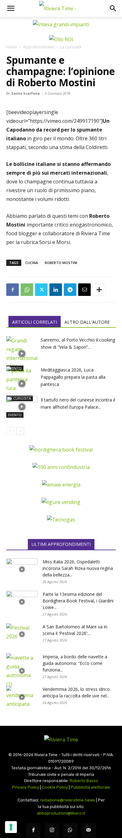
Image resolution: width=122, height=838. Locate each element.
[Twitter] (41, 289)
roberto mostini (61, 262)
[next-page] (20, 431)
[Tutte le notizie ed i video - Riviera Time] (61, 739)
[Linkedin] (55, 289)
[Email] (84, 289)
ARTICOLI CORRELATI (34, 322)
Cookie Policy (55, 787)
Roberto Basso (84, 780)
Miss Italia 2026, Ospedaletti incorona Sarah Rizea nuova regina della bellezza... (78, 568)
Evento (15, 414)
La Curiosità (70, 47)
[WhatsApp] (27, 289)
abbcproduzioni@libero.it (61, 813)
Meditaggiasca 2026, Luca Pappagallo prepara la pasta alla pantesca (73, 377)
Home (11, 47)
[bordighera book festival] (61, 449)
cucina (31, 262)
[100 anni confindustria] (61, 467)
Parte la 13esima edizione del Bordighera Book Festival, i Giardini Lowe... (78, 600)
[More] (99, 289)
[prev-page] (10, 431)
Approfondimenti (38, 47)
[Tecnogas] (61, 519)
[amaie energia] (61, 484)
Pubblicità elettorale (90, 787)
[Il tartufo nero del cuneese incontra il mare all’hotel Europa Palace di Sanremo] (22, 407)
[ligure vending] (61, 502)
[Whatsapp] (70, 830)
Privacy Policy (25, 787)
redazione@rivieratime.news (67, 800)
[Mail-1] (89, 830)
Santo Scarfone (25, 93)
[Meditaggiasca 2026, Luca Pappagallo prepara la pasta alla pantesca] (22, 383)
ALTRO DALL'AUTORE (87, 322)
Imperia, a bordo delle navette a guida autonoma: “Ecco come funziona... (75, 663)
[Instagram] (52, 830)
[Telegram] (70, 289)
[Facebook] (12, 289)
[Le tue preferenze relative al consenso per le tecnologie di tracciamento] (11, 827)
